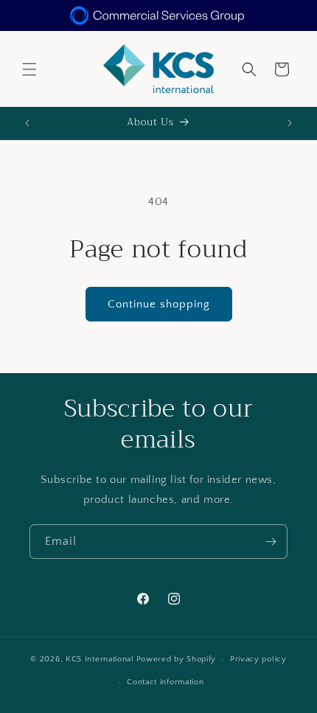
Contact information (165, 682)
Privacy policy (258, 659)
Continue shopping (159, 304)
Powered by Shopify (176, 659)
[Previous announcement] (27, 123)
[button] (29, 69)
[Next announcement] (290, 123)
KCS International (100, 659)
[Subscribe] (270, 541)
